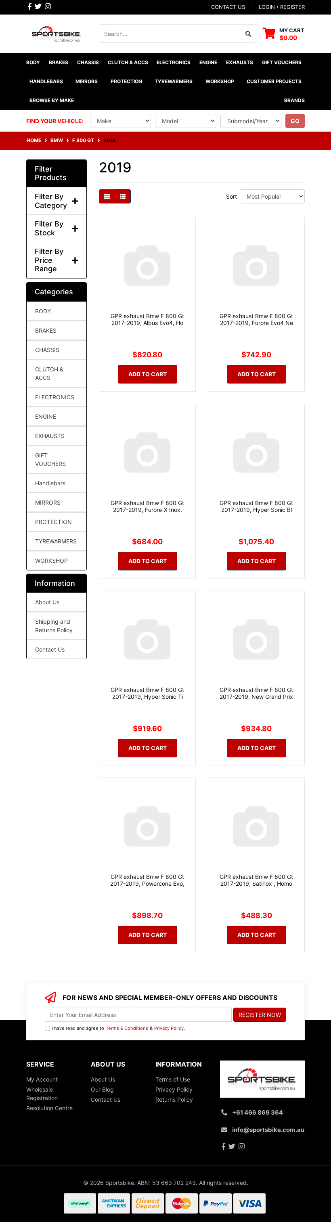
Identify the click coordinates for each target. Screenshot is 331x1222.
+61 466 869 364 (257, 1112)
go (295, 120)
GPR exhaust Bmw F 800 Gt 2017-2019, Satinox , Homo (256, 880)
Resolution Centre (49, 1108)
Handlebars (50, 483)
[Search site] (248, 33)
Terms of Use (172, 1079)
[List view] (123, 196)
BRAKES (46, 330)
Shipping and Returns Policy (54, 625)
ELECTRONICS (54, 397)
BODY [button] (33, 62)
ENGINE (45, 416)
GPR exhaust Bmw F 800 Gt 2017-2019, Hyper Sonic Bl (256, 506)
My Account (42, 1079)
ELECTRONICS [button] (174, 62)
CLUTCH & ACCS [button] (128, 62)
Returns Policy (174, 1099)
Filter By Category (51, 201)
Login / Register (282, 7)
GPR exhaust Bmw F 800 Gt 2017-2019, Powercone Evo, (147, 880)
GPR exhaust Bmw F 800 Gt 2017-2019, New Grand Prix (256, 693)
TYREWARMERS (56, 541)
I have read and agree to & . (118, 1028)
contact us (228, 7)
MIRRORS (48, 502)
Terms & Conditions (127, 1028)
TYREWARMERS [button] (174, 81)
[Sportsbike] (56, 32)
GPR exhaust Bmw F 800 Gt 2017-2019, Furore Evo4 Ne (256, 319)
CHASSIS (47, 349)
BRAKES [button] (58, 62)
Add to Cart (147, 374)
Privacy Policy (169, 1028)
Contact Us (50, 649)
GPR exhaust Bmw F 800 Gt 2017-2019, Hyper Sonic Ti (147, 693)
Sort (231, 196)
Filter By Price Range (49, 260)
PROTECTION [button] (126, 81)
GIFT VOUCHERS (282, 62)
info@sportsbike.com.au (268, 1130)
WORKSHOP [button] (219, 81)
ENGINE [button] (208, 62)
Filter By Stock (49, 228)
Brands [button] (294, 100)
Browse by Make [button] (51, 100)
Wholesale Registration (42, 1093)
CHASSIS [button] (88, 62)
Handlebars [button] (46, 81)
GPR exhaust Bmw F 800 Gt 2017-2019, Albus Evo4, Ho (147, 319)
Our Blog (102, 1089)
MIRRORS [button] (86, 81)
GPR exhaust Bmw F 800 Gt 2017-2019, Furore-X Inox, (147, 506)
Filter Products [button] (51, 173)
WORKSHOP (51, 560)
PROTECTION (53, 521)
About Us (47, 602)
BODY (43, 311)
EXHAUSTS (50, 435)
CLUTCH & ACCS (49, 373)
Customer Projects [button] (274, 81)
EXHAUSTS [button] (239, 62)
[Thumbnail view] (107, 196)
